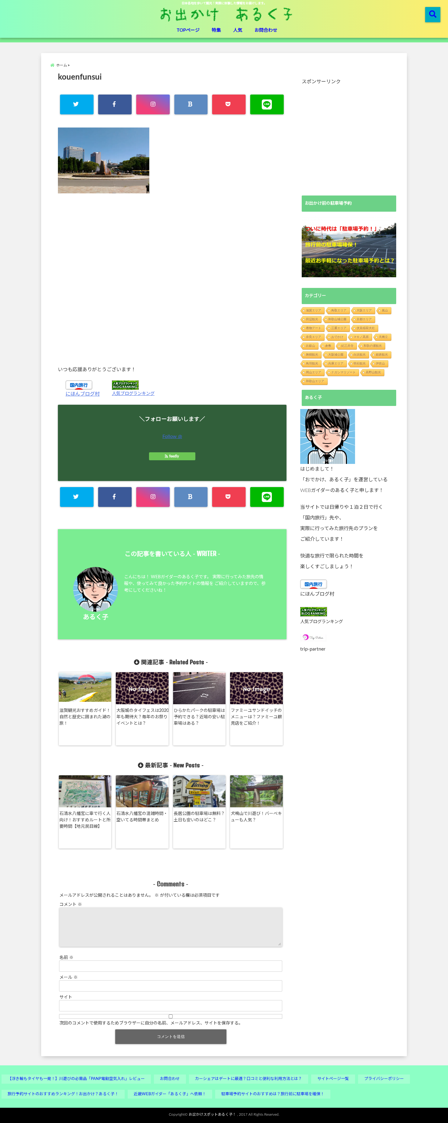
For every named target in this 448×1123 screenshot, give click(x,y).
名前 (66, 958)
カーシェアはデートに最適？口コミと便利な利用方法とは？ (248, 1079)
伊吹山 (380, 363)
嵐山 (385, 310)
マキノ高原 (361, 337)
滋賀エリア (313, 310)
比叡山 (310, 345)
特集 (216, 30)
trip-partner (312, 649)
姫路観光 (382, 354)
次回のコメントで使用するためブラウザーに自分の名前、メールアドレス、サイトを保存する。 (151, 1023)
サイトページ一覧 (333, 1079)
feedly (174, 456)
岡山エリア (313, 372)
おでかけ (337, 337)
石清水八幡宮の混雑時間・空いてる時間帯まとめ (142, 817)
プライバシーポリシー (384, 1079)
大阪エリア (364, 310)
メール (68, 977)
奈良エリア (313, 337)
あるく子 (95, 617)
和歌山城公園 (337, 319)
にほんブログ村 (83, 394)
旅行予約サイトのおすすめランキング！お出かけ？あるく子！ (63, 1094)
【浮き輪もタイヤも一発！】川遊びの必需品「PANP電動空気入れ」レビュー (76, 1079)
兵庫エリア (335, 363)
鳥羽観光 (312, 363)
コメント (70, 904)
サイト (65, 997)
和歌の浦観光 (373, 345)
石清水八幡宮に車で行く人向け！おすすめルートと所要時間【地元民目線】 (85, 820)
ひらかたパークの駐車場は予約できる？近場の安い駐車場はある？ (199, 717)
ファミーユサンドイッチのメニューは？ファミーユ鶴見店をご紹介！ (256, 717)
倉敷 (328, 345)
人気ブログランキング (133, 393)
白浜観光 (360, 354)
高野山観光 (373, 372)
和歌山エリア (315, 381)
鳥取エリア (339, 310)
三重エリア (339, 328)
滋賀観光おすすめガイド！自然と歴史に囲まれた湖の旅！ (85, 717)
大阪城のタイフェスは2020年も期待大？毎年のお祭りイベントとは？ (142, 717)
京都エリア (364, 319)
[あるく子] (327, 436)
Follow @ (172, 436)
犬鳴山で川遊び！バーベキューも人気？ (256, 817)
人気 (237, 30)
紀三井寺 (347, 345)
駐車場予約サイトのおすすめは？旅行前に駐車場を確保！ (272, 1094)
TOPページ (188, 30)
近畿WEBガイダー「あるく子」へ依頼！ (170, 1094)
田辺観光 (312, 319)
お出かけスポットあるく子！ (212, 1114)
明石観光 (360, 363)
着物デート (313, 328)
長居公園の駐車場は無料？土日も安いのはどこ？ (199, 817)
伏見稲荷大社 (366, 328)
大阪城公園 (335, 354)
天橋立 (383, 337)
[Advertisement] (172, 279)
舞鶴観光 (312, 354)
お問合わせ (265, 30)
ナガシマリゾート (343, 372)
